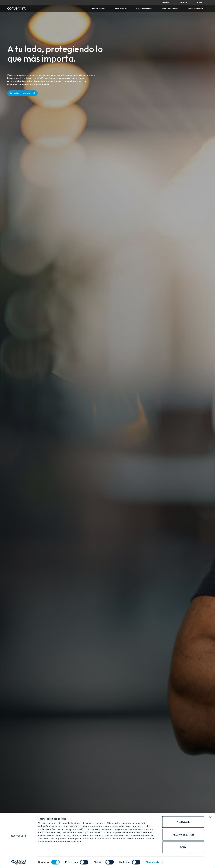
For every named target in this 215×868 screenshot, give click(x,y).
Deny (183, 847)
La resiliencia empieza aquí (22, 93)
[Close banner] (210, 817)
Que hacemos (120, 8)
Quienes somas (98, 8)
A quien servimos (144, 8)
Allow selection (183, 834)
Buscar (200, 2)
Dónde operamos (195, 8)
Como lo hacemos (169, 8)
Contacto (183, 2)
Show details (152, 862)
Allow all (183, 822)
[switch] (84, 862)
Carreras (164, 2)
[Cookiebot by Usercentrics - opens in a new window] (19, 862)
